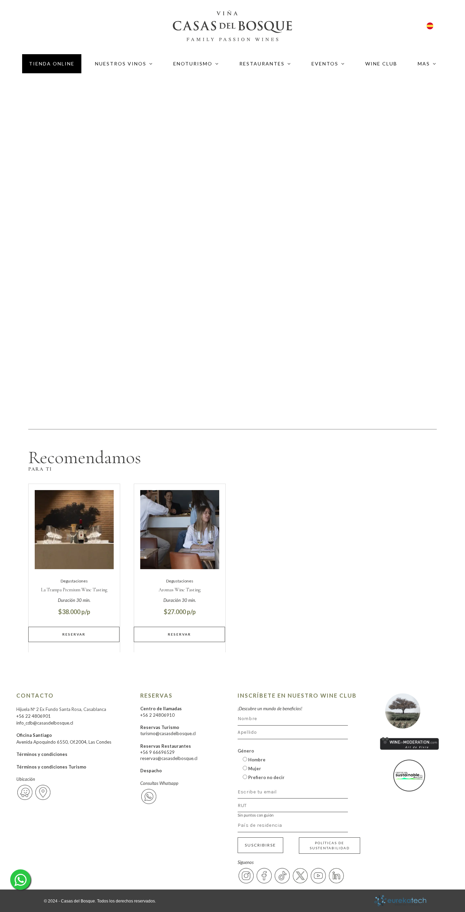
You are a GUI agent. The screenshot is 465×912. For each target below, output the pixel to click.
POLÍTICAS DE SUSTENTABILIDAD (330, 845)
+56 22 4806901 (33, 716)
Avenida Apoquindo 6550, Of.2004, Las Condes (63, 742)
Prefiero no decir (266, 777)
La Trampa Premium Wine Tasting (74, 590)
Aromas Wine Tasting (180, 590)
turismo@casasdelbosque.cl (168, 733)
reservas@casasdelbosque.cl (168, 758)
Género (246, 751)
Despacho (151, 770)
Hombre (256, 759)
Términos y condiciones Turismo (51, 767)
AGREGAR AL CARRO (74, 634)
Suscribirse (260, 845)
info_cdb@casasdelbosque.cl (44, 723)
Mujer (254, 768)
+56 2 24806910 (157, 715)
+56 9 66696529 (157, 752)
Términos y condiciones (41, 754)
